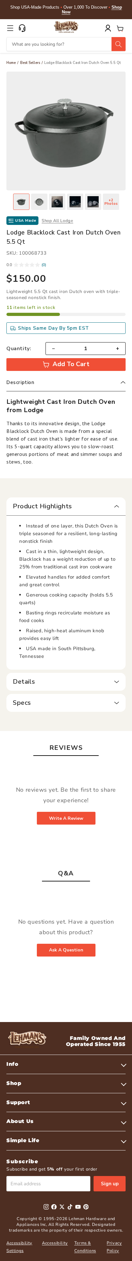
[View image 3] (57, 202)
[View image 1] (21, 202)
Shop (13, 1083)
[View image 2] (39, 202)
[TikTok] (70, 1207)
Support (18, 1102)
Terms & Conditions (85, 1246)
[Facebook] (54, 1207)
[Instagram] (46, 1207)
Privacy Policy (114, 1246)
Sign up (110, 1183)
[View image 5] (93, 202)
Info (12, 1064)
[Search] (118, 44)
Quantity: (18, 348)
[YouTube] (78, 1207)
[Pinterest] (86, 1207)
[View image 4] (75, 202)
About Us (20, 1121)
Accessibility (55, 1243)
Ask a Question (66, 950)
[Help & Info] (22, 28)
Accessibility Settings (19, 1246)
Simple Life (22, 1140)
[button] (10, 28)
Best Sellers (30, 62)
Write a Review (66, 818)
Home (11, 62)
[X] (62, 1207)
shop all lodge (57, 221)
